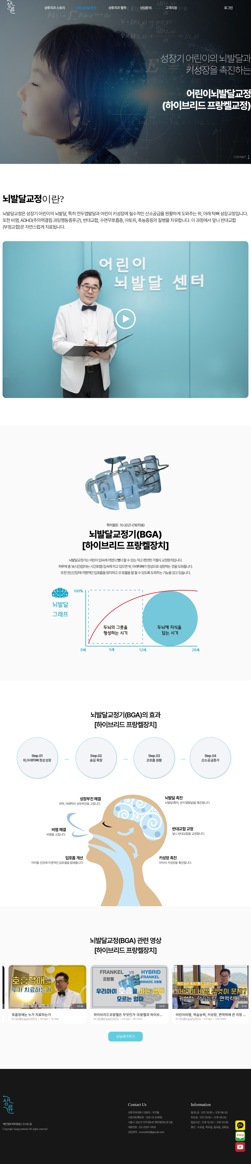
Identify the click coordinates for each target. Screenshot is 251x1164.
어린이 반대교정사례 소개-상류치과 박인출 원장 (205, 1015)
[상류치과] (11, 13)
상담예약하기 (125, 1036)
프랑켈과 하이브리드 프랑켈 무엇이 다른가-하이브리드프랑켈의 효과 (43, 1015)
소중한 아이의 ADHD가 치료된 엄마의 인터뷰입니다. (125, 1015)
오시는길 (27, 1124)
